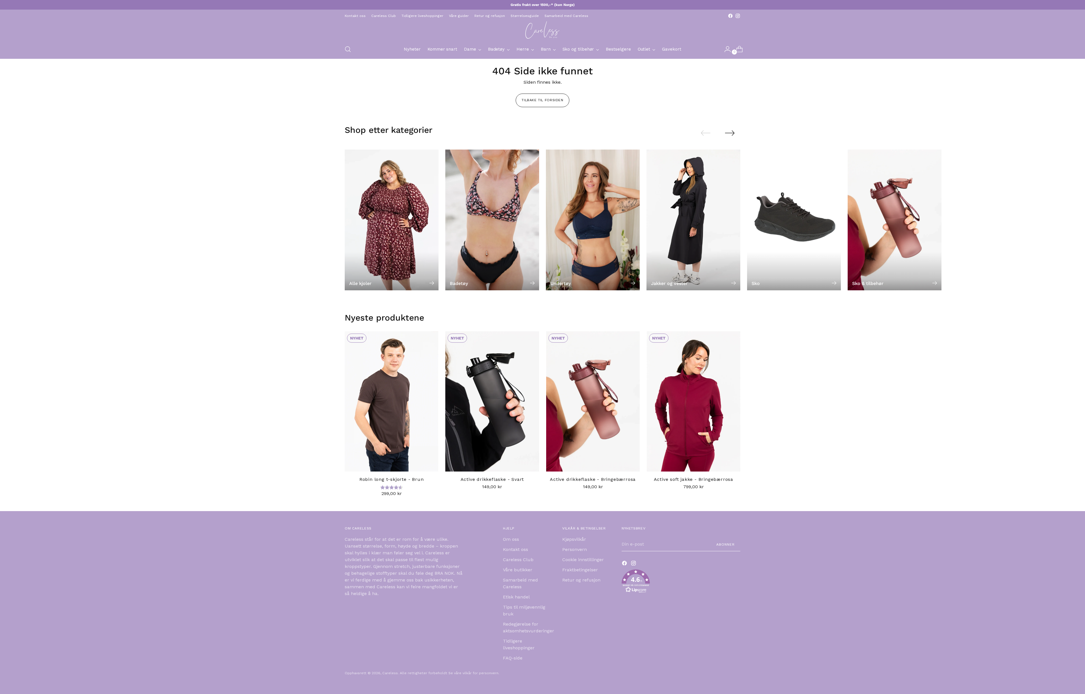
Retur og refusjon (581, 580)
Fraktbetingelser (580, 569)
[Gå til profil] (725, 49)
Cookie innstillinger (583, 559)
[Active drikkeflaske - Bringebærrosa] (593, 401)
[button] (681, 582)
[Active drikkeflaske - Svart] (492, 401)
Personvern (574, 549)
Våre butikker (517, 569)
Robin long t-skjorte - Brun (391, 479)
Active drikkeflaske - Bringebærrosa (593, 479)
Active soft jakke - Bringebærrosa (693, 479)
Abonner (725, 544)
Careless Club (518, 559)
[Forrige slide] (705, 133)
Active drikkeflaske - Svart (492, 479)
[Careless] (542, 30)
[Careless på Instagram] (737, 15)
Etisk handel (516, 597)
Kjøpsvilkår (574, 539)
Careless (390, 673)
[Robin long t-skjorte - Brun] (391, 401)
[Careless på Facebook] (730, 15)
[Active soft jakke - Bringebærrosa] (693, 401)
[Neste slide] (729, 132)
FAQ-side (512, 658)
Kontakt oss (515, 549)
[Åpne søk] (347, 49)
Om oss (511, 539)
